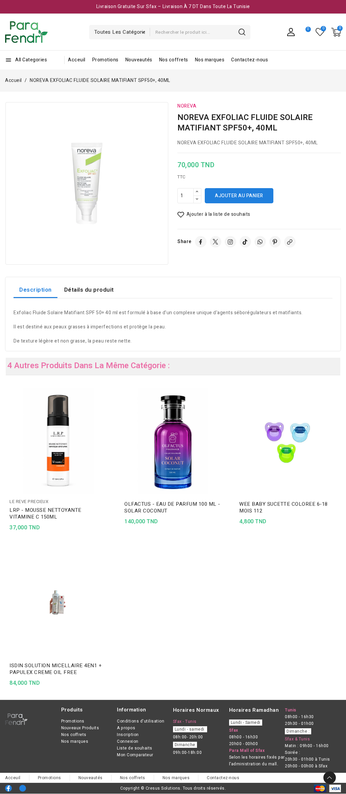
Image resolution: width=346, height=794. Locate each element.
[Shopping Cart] (336, 32)
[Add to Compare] (109, 406)
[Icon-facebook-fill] (8, 788)
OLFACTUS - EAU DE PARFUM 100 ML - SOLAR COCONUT (172, 507)
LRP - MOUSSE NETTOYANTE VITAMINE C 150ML (45, 513)
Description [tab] (35, 290)
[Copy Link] (290, 241)
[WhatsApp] (260, 241)
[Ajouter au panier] (109, 433)
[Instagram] (230, 241)
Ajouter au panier (239, 195)
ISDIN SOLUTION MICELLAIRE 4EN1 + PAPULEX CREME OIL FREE (55, 669)
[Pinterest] (275, 241)
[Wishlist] (320, 32)
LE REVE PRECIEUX (28, 501)
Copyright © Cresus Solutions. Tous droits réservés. (173, 788)
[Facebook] (200, 241)
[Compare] (305, 32)
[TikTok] (245, 241)
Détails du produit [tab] (89, 290)
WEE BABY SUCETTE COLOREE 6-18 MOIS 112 (283, 507)
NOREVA (186, 106)
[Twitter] (215, 241)
